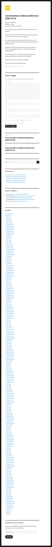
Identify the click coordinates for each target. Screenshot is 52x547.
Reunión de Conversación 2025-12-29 (23, 197)
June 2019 (8, 364)
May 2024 (8, 261)
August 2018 (9, 382)
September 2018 (10, 380)
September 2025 (10, 233)
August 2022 (9, 299)
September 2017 (10, 402)
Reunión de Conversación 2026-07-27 (15, 178)
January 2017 (9, 416)
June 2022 (8, 302)
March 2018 (9, 391)
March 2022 (9, 306)
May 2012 (8, 514)
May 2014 (8, 473)
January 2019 (9, 373)
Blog (22, 66)
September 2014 (10, 466)
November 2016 (10, 419)
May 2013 (8, 492)
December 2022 (10, 291)
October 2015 (9, 443)
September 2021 (10, 316)
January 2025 (9, 247)
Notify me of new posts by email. (15, 123)
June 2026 (8, 217)
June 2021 (8, 322)
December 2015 (10, 439)
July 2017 (8, 405)
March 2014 (9, 476)
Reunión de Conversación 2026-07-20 (15, 180)
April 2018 (9, 389)
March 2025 (9, 243)
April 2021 (9, 325)
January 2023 (9, 290)
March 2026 (9, 222)
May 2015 (8, 451)
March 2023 (9, 286)
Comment (8, 82)
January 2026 (9, 226)
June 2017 (8, 407)
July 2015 (8, 448)
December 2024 (10, 249)
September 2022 (10, 297)
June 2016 (8, 428)
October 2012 (9, 505)
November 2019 (10, 355)
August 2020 (9, 339)
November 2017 (10, 398)
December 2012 (10, 501)
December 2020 (10, 332)
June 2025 (8, 238)
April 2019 (9, 368)
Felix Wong (9, 66)
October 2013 (9, 485)
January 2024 (9, 268)
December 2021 (10, 311)
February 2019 (9, 371)
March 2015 (9, 455)
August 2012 (9, 508)
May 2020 (8, 345)
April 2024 (9, 263)
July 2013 (8, 489)
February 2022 (10, 307)
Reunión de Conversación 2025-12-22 (18, 201)
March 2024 (9, 265)
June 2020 (8, 343)
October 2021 (9, 315)
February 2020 (10, 350)
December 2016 (10, 418)
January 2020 (9, 352)
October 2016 (9, 421)
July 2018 (8, 384)
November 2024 (10, 251)
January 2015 (9, 459)
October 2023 (9, 274)
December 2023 (10, 270)
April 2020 (9, 347)
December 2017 (10, 396)
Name (7, 101)
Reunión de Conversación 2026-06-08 (18, 194)
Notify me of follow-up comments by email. (18, 120)
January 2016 (9, 437)
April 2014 (9, 475)
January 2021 (9, 331)
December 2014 (10, 460)
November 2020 (10, 334)
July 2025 (8, 236)
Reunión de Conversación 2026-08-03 (16, 176)
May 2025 (8, 240)
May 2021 (8, 323)
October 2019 (9, 357)
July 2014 (8, 469)
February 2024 (10, 267)
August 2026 (9, 213)
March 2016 (9, 434)
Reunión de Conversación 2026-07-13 (15, 182)
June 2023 (8, 281)
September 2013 (10, 487)
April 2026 (9, 220)
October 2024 (9, 252)
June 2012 (8, 512)
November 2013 (10, 483)
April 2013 (9, 494)
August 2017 (9, 403)
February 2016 (9, 435)
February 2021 (9, 329)
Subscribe (9, 536)
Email (7, 107)
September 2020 (10, 338)
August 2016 (9, 425)
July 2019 (8, 363)
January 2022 (9, 309)
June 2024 (8, 259)
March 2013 (9, 496)
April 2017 (8, 411)
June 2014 (8, 471)
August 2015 (9, 446)
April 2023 (9, 284)
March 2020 (9, 348)
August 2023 (9, 277)
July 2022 (8, 300)
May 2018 (8, 387)
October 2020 (9, 336)
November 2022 (10, 293)
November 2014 (10, 462)
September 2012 (10, 507)
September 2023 (10, 275)
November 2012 (10, 503)
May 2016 (8, 430)
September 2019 (10, 359)
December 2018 (10, 375)
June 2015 (8, 450)
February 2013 (9, 498)
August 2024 (9, 256)
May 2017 (8, 409)
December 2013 (10, 482)
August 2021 (9, 318)
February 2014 (9, 478)
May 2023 (8, 283)
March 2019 (9, 370)
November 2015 (10, 441)
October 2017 (9, 400)
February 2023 (10, 288)
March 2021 (9, 327)
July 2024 (8, 258)
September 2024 (10, 254)
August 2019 (9, 361)
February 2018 (9, 393)
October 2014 (9, 464)
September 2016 (10, 423)
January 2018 (9, 395)
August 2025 (9, 235)
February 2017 (9, 414)
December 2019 (10, 354)
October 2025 (9, 231)
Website (7, 113)
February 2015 (9, 457)
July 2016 (8, 427)
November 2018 (10, 377)
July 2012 (8, 510)
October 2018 (9, 379)
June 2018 (8, 386)
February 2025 (10, 245)
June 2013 (8, 491)
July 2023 (8, 279)
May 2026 (8, 219)
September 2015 (10, 444)
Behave (14, 54)
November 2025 (10, 229)
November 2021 (10, 313)
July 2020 (8, 341)
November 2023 (10, 272)
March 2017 (9, 412)
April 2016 (9, 432)
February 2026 (10, 224)
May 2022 (8, 304)
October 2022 (9, 295)
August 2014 (9, 467)
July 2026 (8, 215)
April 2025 (9, 242)
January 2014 (9, 480)
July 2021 (8, 320)
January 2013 (9, 499)
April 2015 (8, 453)
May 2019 (8, 366)
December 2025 (10, 227)
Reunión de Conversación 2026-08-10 (15, 174)
